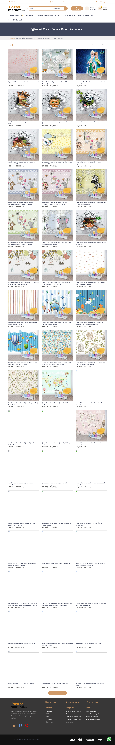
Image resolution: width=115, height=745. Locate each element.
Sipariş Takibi (49, 719)
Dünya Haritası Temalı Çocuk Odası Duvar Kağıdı (56, 563)
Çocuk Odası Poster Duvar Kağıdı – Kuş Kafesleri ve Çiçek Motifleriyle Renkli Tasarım (23, 283)
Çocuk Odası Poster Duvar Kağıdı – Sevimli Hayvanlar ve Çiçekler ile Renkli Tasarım (88, 163)
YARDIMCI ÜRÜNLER (69, 15)
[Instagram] (14, 725)
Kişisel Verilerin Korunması (93, 719)
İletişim (48, 714)
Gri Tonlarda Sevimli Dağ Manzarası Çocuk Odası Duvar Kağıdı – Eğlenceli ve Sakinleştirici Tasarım (22, 604)
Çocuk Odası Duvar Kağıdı (73, 711)
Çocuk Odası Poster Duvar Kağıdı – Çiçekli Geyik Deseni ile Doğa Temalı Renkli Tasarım (56, 364)
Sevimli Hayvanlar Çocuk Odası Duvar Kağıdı (88, 643)
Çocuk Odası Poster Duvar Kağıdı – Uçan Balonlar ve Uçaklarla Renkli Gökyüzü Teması (23, 364)
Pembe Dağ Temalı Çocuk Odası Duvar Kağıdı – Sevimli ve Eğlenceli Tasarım (22, 564)
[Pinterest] (27, 725)
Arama (66, 8)
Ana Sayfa (11, 38)
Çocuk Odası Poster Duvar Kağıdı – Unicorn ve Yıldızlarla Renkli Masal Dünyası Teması (89, 323)
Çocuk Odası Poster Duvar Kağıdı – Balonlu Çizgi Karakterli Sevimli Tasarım (56, 323)
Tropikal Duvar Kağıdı (72, 714)
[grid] (12, 45)
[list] (10, 45)
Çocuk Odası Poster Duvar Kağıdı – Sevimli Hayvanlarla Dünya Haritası (88, 444)
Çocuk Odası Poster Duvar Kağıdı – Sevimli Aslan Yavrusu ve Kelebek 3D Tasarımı (22, 163)
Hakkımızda (49, 711)
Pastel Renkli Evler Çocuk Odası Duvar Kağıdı (21, 643)
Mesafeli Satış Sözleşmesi (92, 717)
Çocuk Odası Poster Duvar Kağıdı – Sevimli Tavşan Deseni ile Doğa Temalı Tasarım (90, 364)
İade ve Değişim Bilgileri (92, 714)
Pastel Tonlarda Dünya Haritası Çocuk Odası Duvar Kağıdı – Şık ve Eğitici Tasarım (90, 564)
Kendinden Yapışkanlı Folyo (73, 719)
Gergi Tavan (69, 722)
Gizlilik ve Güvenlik (91, 711)
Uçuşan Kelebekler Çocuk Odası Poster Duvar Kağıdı (23, 82)
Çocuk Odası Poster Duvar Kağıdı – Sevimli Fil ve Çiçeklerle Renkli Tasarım (56, 243)
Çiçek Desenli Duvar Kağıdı (73, 717)
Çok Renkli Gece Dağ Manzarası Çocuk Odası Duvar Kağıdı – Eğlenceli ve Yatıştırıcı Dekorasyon (57, 604)
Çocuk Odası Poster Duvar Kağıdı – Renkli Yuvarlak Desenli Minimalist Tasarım (90, 283)
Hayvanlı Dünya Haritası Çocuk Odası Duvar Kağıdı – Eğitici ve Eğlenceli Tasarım (91, 604)
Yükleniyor (57, 693)
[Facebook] (20, 725)
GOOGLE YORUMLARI (15, 20)
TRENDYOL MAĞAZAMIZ (85, 15)
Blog (47, 717)
